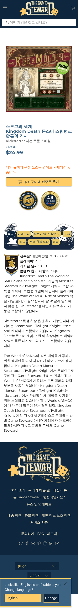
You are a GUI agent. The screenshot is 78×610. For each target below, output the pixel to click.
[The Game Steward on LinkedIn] (51, 544)
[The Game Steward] (39, 8)
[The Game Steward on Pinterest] (39, 544)
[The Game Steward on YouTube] (33, 544)
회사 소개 (18, 490)
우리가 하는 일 (39, 490)
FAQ (67, 234)
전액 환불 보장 (39, 242)
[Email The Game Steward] (57, 544)
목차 (11, 234)
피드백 (52, 534)
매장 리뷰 (60, 490)
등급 (56, 242)
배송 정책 (14, 515)
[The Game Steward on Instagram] (45, 544)
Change (51, 598)
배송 (22, 242)
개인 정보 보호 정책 (56, 515)
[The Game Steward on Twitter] (21, 544)
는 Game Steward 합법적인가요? (39, 497)
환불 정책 (32, 515)
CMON (11, 147)
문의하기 (27, 534)
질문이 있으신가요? (46, 234)
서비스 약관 (39, 522)
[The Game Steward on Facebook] (27, 544)
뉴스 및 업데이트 (39, 504)
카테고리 (24, 234)
